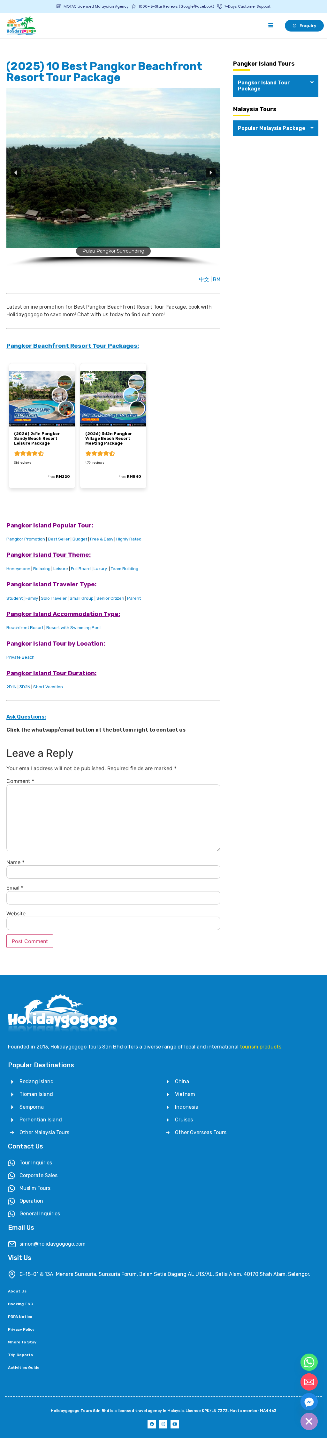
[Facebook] (152, 1424)
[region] (113, 179)
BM (216, 279)
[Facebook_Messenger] (309, 1401)
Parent (134, 598)
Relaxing (41, 568)
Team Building (124, 568)
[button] (16, 172)
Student (14, 598)
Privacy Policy (21, 1329)
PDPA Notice (20, 1316)
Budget (79, 539)
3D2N (24, 686)
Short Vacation (48, 686)
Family (32, 598)
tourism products (260, 1047)
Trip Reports (20, 1355)
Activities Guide (24, 1367)
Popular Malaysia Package (271, 128)
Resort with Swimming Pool (73, 627)
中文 (204, 279)
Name (15, 862)
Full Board (81, 568)
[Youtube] (175, 1424)
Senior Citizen (110, 598)
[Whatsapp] (309, 1362)
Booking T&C (20, 1304)
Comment (20, 780)
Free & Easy (101, 539)
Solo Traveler (54, 598)
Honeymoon (18, 568)
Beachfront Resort (24, 627)
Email (15, 887)
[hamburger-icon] (270, 25)
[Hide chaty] (309, 1421)
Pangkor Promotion (25, 539)
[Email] (309, 1382)
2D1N (11, 686)
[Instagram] (163, 1424)
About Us (17, 1291)
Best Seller (59, 539)
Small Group (82, 598)
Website (16, 913)
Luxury (100, 568)
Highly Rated (128, 539)
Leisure (60, 568)
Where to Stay (22, 1342)
